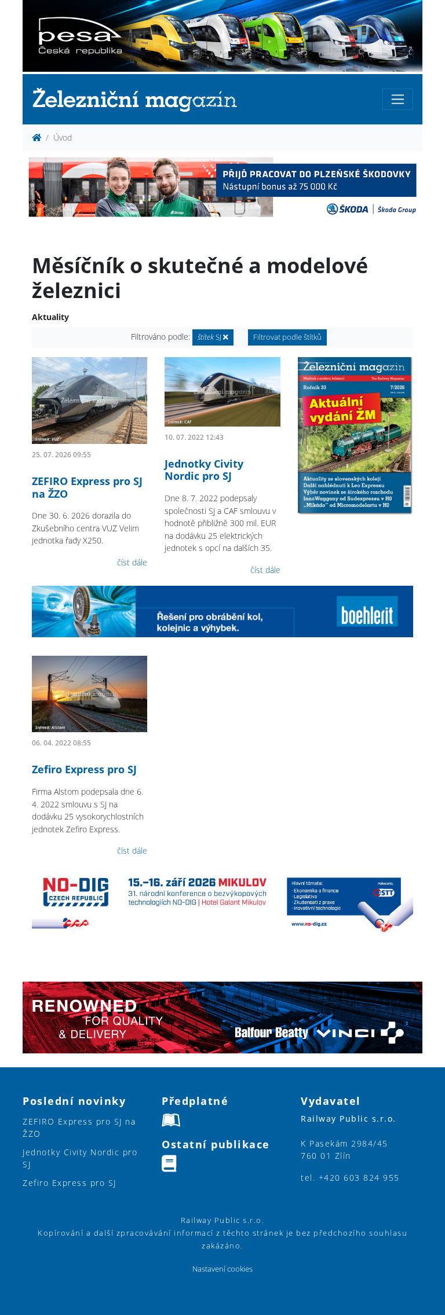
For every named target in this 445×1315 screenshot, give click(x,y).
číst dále (132, 562)
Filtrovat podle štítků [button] (287, 337)
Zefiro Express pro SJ (84, 769)
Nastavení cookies (222, 1269)
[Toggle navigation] (397, 99)
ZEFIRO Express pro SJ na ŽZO (87, 487)
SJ (210, 337)
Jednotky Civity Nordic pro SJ (204, 470)
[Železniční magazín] (139, 99)
